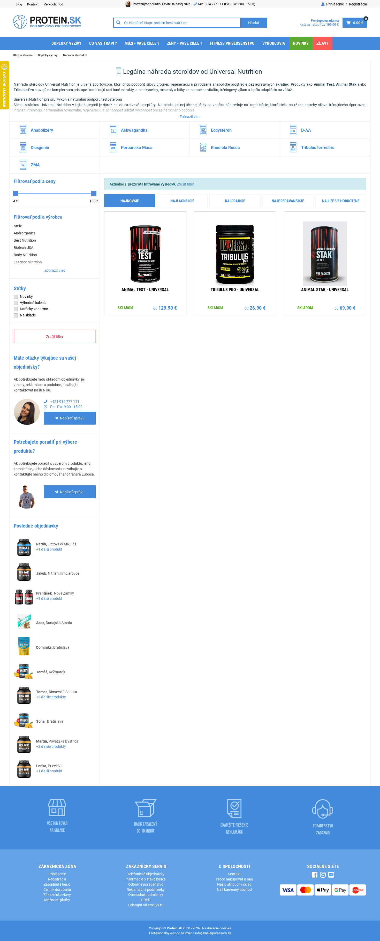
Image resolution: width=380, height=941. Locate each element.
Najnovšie (129, 200)
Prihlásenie (334, 4)
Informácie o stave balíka (146, 879)
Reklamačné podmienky (146, 889)
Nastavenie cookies (216, 928)
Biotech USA (23, 247)
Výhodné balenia (33, 302)
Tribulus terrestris (317, 147)
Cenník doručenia (57, 889)
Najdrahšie (235, 200)
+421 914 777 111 (210, 4)
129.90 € (167, 307)
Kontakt (33, 4)
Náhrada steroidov (75, 55)
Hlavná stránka (23, 55)
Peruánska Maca (137, 147)
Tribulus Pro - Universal (235, 289)
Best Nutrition (25, 240)
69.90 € (347, 307)
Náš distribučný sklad (234, 884)
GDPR (145, 899)
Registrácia (358, 4)
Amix (18, 225)
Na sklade (28, 315)
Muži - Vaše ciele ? (142, 43)
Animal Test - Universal (145, 289)
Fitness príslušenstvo (232, 43)
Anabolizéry (42, 130)
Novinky (301, 43)
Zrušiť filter (54, 336)
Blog (19, 4)
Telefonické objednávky (145, 873)
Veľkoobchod (53, 4)
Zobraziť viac (190, 116)
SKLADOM (125, 307)
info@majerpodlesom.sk (213, 933)
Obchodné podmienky (145, 894)
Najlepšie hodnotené (340, 200)
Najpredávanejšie (288, 200)
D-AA (306, 130)
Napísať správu (72, 418)
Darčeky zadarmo (34, 308)
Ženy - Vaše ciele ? (184, 43)
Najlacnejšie (182, 200)
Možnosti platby (57, 899)
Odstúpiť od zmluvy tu (145, 904)
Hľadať (253, 22)
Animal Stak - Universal (325, 289)
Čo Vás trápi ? (103, 43)
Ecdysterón (221, 130)
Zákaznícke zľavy (57, 894)
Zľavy (322, 43)
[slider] (15, 193)
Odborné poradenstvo (145, 884)
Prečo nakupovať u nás (234, 879)
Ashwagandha (134, 130)
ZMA (35, 164)
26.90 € (257, 307)
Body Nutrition (25, 254)
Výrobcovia (273, 43)
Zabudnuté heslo (57, 884)
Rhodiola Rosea (225, 147)
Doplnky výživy (66, 43)
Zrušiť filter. (186, 184)
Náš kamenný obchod (234, 889)
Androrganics (24, 233)
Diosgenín (40, 147)
